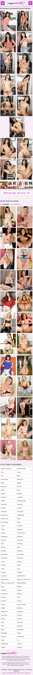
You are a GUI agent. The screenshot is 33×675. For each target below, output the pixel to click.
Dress (19, 518)
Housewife (4, 558)
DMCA (19, 673)
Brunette (3, 497)
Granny (3, 547)
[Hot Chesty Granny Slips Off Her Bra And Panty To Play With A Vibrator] (8, 365)
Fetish (3, 529)
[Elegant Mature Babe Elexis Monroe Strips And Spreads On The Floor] (24, 301)
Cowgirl (3, 508)
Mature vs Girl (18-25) (7, 583)
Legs (18, 568)
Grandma (20, 543)
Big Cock (3, 486)
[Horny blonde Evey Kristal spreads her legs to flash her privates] (24, 259)
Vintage (19, 647)
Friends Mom (21, 533)
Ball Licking (4, 479)
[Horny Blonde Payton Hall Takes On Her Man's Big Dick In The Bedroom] (24, 216)
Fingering (20, 529)
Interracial (20, 558)
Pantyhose (4, 593)
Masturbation (21, 576)
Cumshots (20, 511)
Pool (18, 597)
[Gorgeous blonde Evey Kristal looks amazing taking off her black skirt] (8, 280)
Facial (2, 526)
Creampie (4, 511)
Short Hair (4, 615)
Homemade (20, 554)
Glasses (3, 540)
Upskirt (3, 647)
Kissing (19, 561)
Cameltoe (20, 497)
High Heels (4, 554)
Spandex (20, 626)
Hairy (18, 547)
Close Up (4, 504)
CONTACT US (27, 673)
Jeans (3, 561)
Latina (19, 565)
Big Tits (19, 486)
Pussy (3, 604)
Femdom (19, 526)
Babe (18, 475)
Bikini (2, 490)
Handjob (3, 551)
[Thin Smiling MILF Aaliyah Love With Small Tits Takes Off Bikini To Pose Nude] (8, 428)
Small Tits (20, 622)
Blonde (3, 493)
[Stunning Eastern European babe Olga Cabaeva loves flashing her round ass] (24, 280)
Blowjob (19, 493)
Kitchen (3, 565)
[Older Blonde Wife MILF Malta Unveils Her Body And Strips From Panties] (24, 428)
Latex (2, 568)
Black (18, 490)
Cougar (19, 508)
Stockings (4, 633)
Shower (19, 618)
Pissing (3, 597)
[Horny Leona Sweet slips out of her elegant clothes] (8, 216)
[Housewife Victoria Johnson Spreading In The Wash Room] (8, 301)
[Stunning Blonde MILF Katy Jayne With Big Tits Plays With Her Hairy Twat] (24, 386)
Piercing (19, 593)
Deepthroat (4, 515)
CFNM (3, 501)
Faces (19, 522)
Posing (19, 601)
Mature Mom (5, 579)
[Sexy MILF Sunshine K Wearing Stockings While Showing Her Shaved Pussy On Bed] (24, 450)
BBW (2, 483)
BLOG (4, 673)
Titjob (2, 640)
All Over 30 (15, 204)
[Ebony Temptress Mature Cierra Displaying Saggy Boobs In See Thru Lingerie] (8, 238)
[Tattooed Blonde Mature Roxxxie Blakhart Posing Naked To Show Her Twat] (8, 386)
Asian (19, 472)
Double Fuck (5, 518)
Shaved (19, 615)
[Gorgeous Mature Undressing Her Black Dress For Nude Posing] (8, 259)
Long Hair (4, 576)
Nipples (19, 586)
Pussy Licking (21, 604)
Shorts (3, 618)
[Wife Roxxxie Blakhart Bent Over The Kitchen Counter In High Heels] (24, 407)
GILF (2, 543)
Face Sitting (4, 522)
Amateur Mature (6, 468)
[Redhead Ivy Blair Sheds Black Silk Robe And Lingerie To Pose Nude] (8, 344)
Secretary (20, 611)
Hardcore (20, 551)
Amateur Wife (21, 468)
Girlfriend (20, 536)
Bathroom (20, 479)
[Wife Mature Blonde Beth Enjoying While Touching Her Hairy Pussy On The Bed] (8, 407)
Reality (3, 608)
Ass (2, 475)
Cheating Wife (21, 501)
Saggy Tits (4, 611)
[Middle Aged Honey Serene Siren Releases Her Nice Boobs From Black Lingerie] (8, 450)
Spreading (20, 629)
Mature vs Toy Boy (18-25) (24, 579)
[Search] (30, 3)
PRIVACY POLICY (13, 673)
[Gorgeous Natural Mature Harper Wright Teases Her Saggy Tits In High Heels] (24, 238)
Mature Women (21, 583)
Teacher (3, 636)
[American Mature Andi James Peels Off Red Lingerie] (24, 322)
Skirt (2, 622)
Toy (18, 640)
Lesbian (3, 572)
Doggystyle (20, 515)
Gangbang (4, 536)
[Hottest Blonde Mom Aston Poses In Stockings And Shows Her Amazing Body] (8, 322)
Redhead (20, 608)
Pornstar (3, 601)
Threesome (20, 636)
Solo (2, 626)
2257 (22, 673)
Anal (2, 472)
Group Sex (20, 540)
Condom (19, 504)
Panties (19, 590)
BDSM (19, 483)
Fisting (3, 533)
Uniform (19, 643)
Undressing (4, 643)
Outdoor (3, 590)
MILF (2, 586)
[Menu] (3, 3)
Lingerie (19, 572)
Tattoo (19, 633)
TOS (7, 673)
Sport (2, 629)
